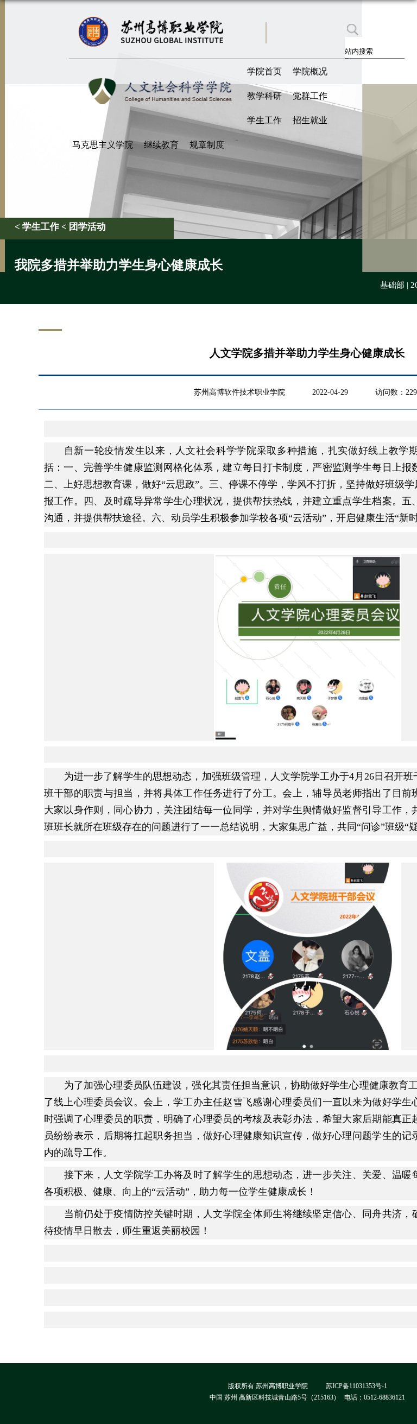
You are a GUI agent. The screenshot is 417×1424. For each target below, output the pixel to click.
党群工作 (310, 95)
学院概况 (310, 71)
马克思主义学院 (102, 144)
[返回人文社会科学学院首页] (162, 78)
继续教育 (161, 144)
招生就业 (310, 120)
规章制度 (206, 144)
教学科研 (264, 95)
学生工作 (264, 120)
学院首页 (264, 71)
